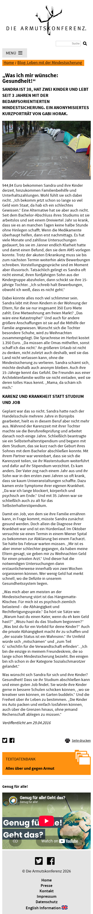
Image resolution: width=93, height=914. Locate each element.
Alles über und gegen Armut (30, 768)
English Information (43, 908)
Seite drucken (81, 741)
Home (9, 62)
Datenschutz (47, 902)
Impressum (46, 896)
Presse (46, 885)
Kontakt (47, 891)
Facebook (11, 740)
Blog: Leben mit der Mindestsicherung (49, 62)
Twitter (4, 740)
